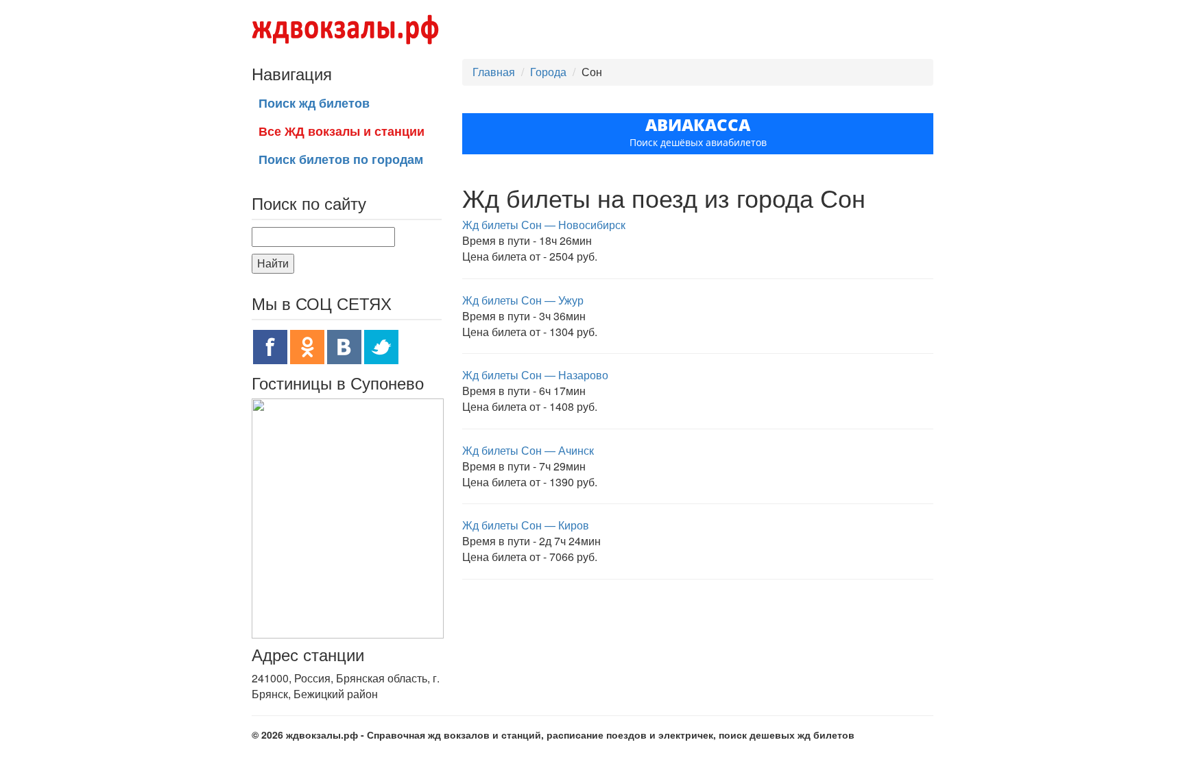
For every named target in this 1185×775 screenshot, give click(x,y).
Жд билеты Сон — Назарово (535, 375)
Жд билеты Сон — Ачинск (528, 450)
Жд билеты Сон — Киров (525, 525)
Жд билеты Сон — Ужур (523, 300)
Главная (493, 72)
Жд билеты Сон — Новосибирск (543, 224)
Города (548, 72)
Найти (273, 263)
